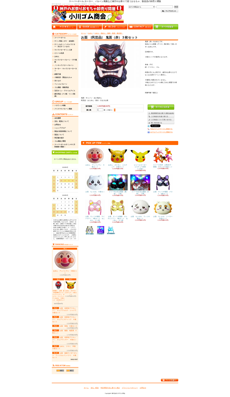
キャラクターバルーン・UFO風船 (65, 61)
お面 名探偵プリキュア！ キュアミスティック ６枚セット (64, 319)
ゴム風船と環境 (60, 141)
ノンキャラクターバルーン (64, 65)
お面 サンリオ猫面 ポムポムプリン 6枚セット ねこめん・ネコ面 (118, 218)
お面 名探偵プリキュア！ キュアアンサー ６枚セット (64, 339)
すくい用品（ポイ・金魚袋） (64, 41)
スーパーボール (60, 38)
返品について (59, 135)
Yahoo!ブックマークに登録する (161, 129)
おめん (56, 56)
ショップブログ (60, 128)
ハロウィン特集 (60, 105)
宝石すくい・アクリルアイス (64, 91)
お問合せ (57, 125)
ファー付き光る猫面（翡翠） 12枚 (100, 234)
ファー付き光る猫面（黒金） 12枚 (117, 193)
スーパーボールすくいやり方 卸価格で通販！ (65, 146)
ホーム (83, 33)
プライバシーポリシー (130, 388)
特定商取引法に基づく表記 (110, 388)
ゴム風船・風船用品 (61, 87)
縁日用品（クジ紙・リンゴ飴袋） (64, 95)
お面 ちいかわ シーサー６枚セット (162, 217)
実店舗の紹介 (59, 138)
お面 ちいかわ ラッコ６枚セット (140, 217)
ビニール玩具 (59, 53)
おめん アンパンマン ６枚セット (65, 272)
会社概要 (57, 118)
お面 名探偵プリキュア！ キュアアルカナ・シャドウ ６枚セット (65, 310)
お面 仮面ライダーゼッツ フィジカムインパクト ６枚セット (64, 355)
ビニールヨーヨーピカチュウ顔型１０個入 (140, 167)
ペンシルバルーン (60, 84)
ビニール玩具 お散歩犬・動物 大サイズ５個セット (162, 166)
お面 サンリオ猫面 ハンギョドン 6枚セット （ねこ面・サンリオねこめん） (111, 233)
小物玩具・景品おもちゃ (63, 77)
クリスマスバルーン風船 (63, 109)
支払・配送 (95, 388)
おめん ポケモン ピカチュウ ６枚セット (71, 292)
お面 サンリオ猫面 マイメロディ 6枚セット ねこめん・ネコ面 (95, 218)
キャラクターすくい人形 (63, 50)
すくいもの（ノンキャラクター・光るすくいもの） (64, 45)
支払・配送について (61, 121)
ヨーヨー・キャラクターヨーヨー (65, 70)
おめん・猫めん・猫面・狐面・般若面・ (109, 33)
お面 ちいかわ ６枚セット (95, 193)
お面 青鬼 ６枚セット (68, 326)
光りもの (57, 81)
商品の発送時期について (63, 131)
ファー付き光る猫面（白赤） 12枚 (140, 193)
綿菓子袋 (57, 74)
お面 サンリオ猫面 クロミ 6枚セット (162, 193)
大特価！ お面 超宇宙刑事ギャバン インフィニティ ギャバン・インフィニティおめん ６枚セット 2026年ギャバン (58, 296)
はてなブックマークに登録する (161, 132)
